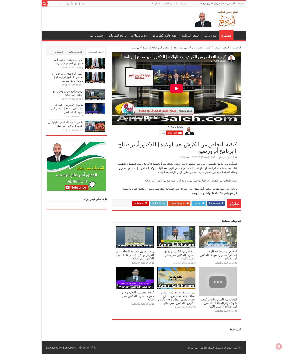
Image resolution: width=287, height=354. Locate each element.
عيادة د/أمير (210, 35)
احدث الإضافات (95, 51)
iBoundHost (69, 347)
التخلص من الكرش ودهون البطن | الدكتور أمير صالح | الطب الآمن (179, 255)
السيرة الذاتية (170, 3)
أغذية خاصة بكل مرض (164, 35)
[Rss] (82, 3)
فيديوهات (226, 35)
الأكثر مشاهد (75, 51)
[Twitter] (76, 3)
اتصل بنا (156, 3)
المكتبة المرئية (222, 47)
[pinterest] (68, 3)
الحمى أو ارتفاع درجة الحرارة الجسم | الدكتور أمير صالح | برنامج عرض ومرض (67, 77)
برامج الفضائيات (118, 35)
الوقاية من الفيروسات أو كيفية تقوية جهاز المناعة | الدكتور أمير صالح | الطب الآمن (218, 303)
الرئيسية (185, 3)
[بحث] (44, 3)
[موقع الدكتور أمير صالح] (217, 18)
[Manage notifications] (279, 346)
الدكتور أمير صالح (226, 157)
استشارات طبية (191, 35)
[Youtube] (71, 3)
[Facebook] (79, 3)
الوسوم (59, 51)
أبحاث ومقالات (139, 35)
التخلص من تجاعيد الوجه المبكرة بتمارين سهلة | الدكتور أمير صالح (218, 255)
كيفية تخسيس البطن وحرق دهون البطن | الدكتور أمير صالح (137, 296)
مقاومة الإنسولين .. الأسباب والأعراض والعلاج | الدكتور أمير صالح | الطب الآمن (67, 109)
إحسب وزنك (97, 35)
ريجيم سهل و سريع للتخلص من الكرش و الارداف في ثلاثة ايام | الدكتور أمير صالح (135, 255)
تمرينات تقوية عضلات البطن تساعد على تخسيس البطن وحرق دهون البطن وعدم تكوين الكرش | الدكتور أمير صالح (176, 298)
